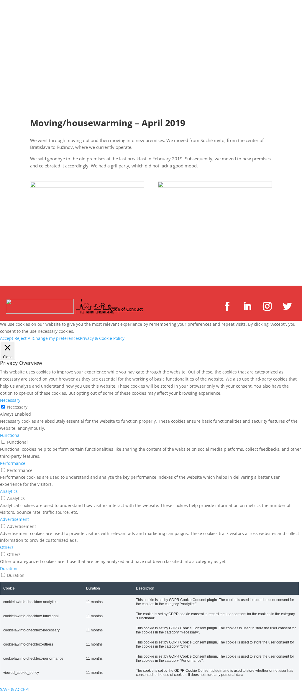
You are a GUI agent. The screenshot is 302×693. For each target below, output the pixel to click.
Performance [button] (12, 463)
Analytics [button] (9, 491)
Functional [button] (10, 435)
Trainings (244, 11)
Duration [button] (8, 568)
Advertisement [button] (14, 519)
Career (284, 11)
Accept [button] (6, 338)
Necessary (17, 407)
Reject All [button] (23, 338)
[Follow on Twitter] (287, 306)
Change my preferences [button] (56, 338)
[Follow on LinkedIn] (247, 306)
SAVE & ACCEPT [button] (15, 689)
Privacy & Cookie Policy (102, 338)
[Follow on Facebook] (227, 306)
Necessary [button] (10, 400)
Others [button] (7, 547)
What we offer (187, 11)
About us (274, 33)
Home (138, 11)
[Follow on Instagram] (267, 306)
